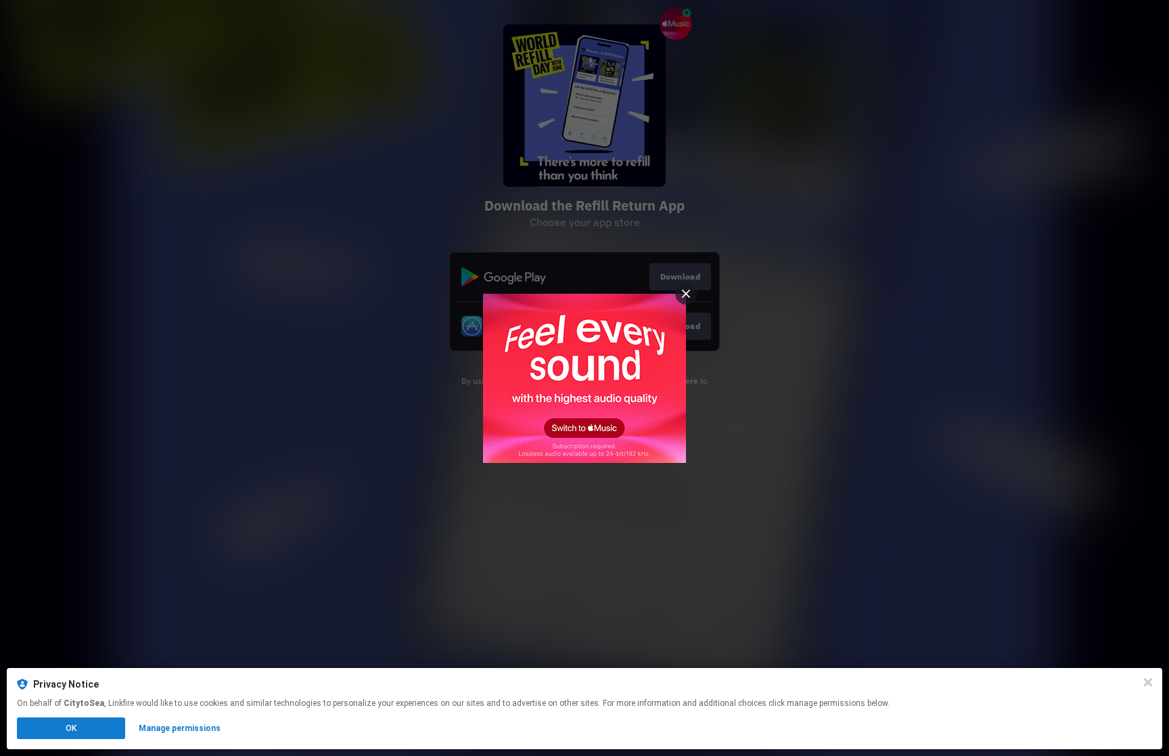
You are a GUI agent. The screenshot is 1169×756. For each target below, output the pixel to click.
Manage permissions (180, 728)
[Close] (1148, 682)
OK (71, 728)
